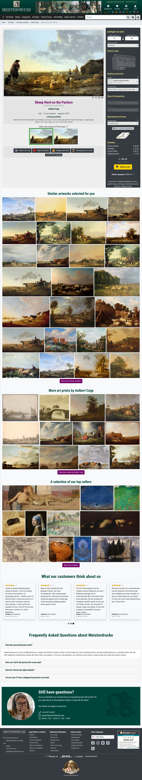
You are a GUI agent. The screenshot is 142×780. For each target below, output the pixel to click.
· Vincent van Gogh (76, 735)
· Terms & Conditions (35, 740)
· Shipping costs (54, 740)
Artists (17, 17)
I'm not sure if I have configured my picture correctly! (27, 677)
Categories (26, 17)
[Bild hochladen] (138, 17)
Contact (80, 17)
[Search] (128, 17)
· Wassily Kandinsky (76, 743)
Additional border (112, 43)
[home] (3, 17)
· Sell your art (54, 737)
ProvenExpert (15, 614)
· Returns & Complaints (36, 748)
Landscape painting (22, 22)
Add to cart (124, 167)
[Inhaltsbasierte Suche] (133, 17)
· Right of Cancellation (35, 745)
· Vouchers (53, 748)
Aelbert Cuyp (35, 22)
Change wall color (62, 150)
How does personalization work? (18, 645)
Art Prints (9, 17)
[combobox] (123, 45)
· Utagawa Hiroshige (76, 745)
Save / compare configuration (124, 128)
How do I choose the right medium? (20, 670)
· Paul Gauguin (74, 740)
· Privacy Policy (33, 743)
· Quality (52, 743)
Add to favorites (42, 150)
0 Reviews (58, 155)
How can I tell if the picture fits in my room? (23, 662)
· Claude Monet (75, 737)
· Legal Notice (33, 737)
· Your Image (53, 735)
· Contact (31, 735)
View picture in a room (83, 150)
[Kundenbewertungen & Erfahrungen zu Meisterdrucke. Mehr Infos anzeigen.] (128, 740)
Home (4, 22)
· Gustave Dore (74, 748)
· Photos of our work (56, 745)
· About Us (32, 751)
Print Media (58, 17)
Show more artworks (71, 565)
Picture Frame (46, 17)
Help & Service (70, 17)
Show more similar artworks (71, 381)
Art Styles (35, 17)
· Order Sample (54, 751)
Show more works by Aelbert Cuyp (71, 472)
